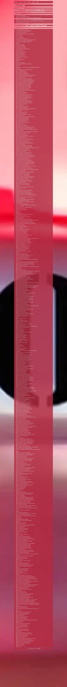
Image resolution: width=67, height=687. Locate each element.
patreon (29, 2)
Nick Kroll (27, 9)
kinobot (16, 2)
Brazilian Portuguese (41, 25)
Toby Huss (38, 9)
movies (20, 2)
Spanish (32, 25)
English (27, 25)
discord (25, 2)
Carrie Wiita (16, 9)
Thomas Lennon (21, 8)
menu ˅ (37, 2)
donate (33, 2)
